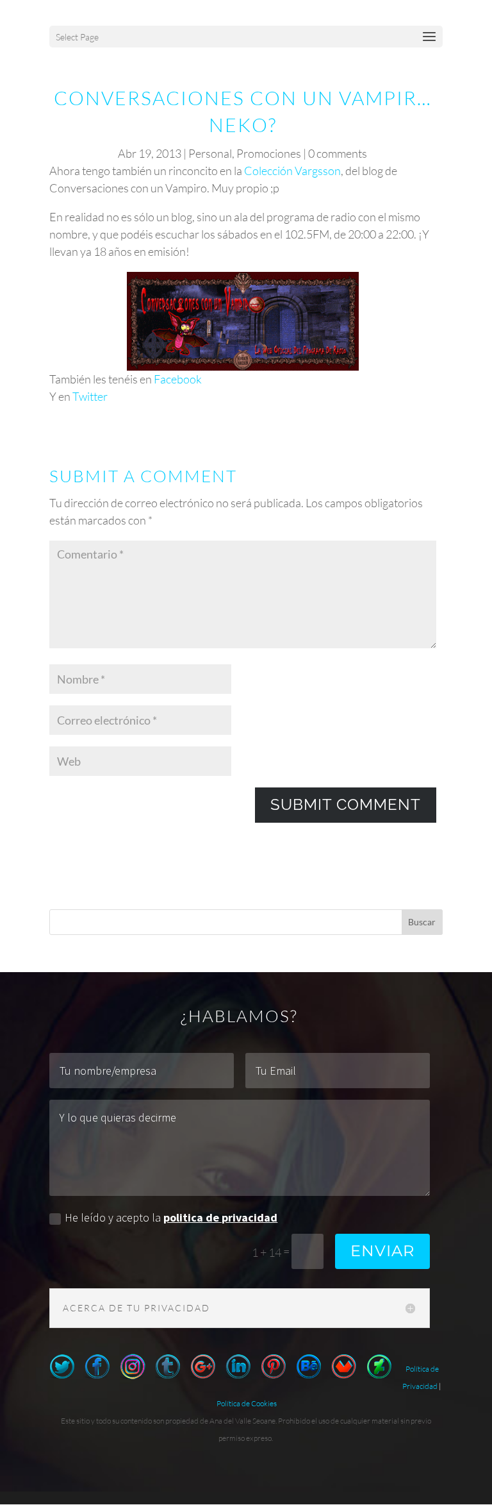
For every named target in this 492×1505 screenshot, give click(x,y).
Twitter (90, 396)
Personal (210, 153)
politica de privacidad (220, 1217)
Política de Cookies (247, 1403)
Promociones (268, 153)
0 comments (337, 153)
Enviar (382, 1250)
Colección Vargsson (292, 171)
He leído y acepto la (171, 1217)
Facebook (178, 379)
